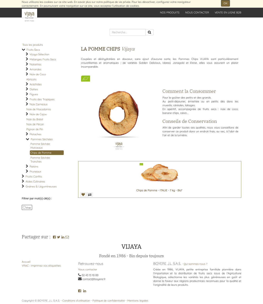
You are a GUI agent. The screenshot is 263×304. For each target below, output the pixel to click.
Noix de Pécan (35, 124)
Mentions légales (137, 300)
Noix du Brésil (34, 119)
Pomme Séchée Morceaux (40, 145)
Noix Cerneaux (39, 104)
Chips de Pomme (40, 152)
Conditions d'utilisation (76, 300)
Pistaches (35, 134)
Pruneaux (35, 171)
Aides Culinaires (35, 181)
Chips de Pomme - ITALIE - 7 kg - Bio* (159, 190)
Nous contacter (87, 269)
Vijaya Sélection (39, 54)
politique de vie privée (117, 2)
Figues (34, 94)
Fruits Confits (34, 176)
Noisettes (35, 64)
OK (225, 3)
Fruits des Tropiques (42, 99)
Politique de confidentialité (108, 300)
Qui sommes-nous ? (195, 263)
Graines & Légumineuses (41, 186)
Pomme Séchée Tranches (40, 159)
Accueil (26, 261)
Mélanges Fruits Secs (43, 59)
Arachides (36, 84)
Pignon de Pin (34, 129)
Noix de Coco (38, 74)
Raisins (34, 166)
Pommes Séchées (42, 139)
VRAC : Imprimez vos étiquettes (41, 265)
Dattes (34, 89)
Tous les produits (32, 44)
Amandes (35, 69)
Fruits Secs (33, 49)
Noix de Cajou (38, 114)
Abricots (31, 79)
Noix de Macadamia (38, 109)
